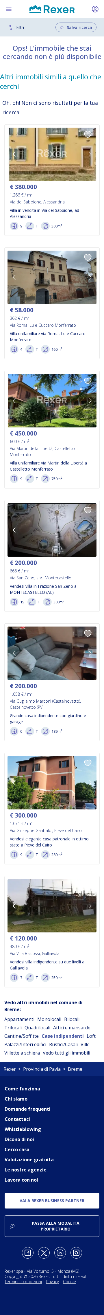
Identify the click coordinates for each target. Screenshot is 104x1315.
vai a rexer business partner (52, 1200)
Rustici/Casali (63, 1044)
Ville (85, 1044)
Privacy (52, 1281)
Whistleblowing (23, 1129)
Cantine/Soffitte (21, 1036)
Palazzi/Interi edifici (25, 1044)
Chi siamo (16, 1099)
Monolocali (49, 1019)
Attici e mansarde (71, 1027)
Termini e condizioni (23, 1281)
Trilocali (13, 1027)
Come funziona (22, 1089)
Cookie (69, 1281)
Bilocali (71, 1019)
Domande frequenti (28, 1109)
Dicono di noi (19, 1139)
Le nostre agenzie (26, 1170)
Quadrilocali (37, 1027)
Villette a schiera (22, 1053)
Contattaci (17, 1119)
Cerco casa (17, 1149)
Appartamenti (19, 1019)
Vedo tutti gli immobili (66, 1053)
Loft (91, 1036)
